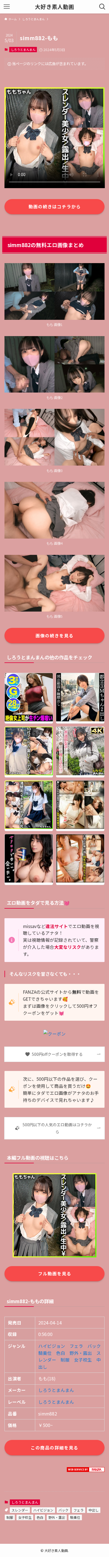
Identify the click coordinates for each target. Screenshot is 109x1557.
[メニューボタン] (6, 6)
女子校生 (83, 1360)
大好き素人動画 (54, 7)
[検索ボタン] (102, 6)
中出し (94, 1510)
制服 (65, 1360)
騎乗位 (45, 1353)
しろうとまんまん (23, 49)
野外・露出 (81, 1353)
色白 (60, 1353)
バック (94, 1346)
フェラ (76, 1346)
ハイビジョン (51, 1346)
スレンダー (19, 1510)
